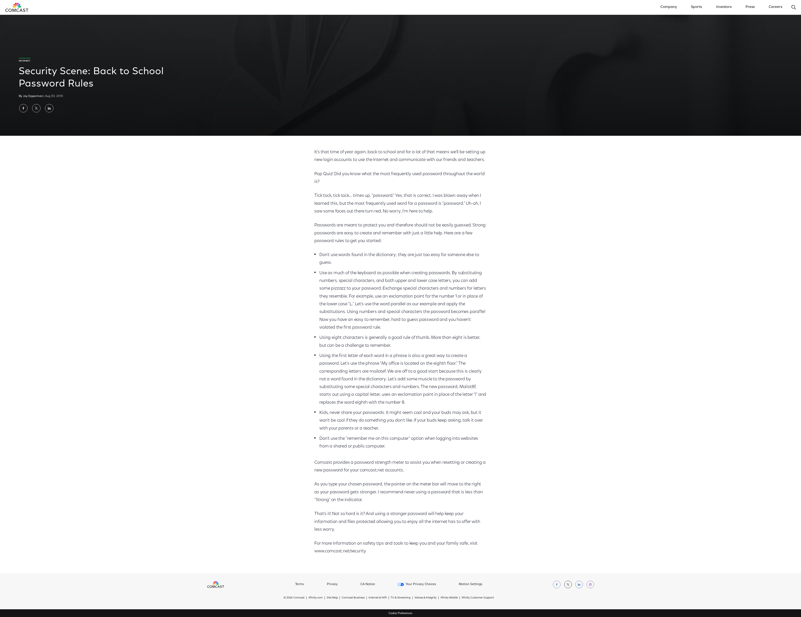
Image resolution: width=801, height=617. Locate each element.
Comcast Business (353, 597)
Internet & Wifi (378, 597)
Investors (724, 7)
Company (668, 7)
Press (750, 7)
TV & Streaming (400, 597)
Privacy (332, 584)
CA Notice (367, 584)
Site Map (332, 597)
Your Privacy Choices (421, 584)
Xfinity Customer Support (478, 597)
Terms (299, 584)
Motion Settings (470, 584)
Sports (696, 7)
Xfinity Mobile (449, 597)
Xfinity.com (316, 597)
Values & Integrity (425, 597)
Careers (775, 7)
